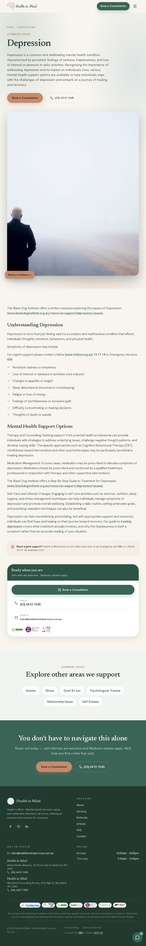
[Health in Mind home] (22, 6)
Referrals (82, 817)
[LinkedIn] (27, 826)
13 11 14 (99, 355)
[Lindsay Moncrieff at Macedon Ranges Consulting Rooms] (105, 905)
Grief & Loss (72, 691)
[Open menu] (135, 6)
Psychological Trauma (105, 691)
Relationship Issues (60, 702)
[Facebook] (10, 826)
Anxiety (31, 691)
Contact (81, 836)
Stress (50, 691)
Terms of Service (92, 927)
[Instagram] (18, 826)
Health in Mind (17, 861)
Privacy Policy (72, 927)
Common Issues (26, 27)
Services (82, 811)
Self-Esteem (90, 702)
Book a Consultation (113, 6)
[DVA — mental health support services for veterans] (48, 905)
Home (10, 27)
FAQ (79, 830)
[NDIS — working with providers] (90, 905)
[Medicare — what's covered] (62, 905)
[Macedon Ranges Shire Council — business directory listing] (119, 905)
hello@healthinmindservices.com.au (32, 853)
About (80, 805)
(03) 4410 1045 (64, 98)
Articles (81, 824)
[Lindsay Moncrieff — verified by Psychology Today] (30, 905)
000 (9, 359)
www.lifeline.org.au (79, 355)
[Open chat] (137, 937)
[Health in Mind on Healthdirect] (76, 905)
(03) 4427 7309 (19, 890)
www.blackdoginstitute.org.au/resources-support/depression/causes (55, 313)
